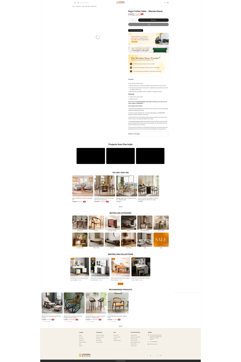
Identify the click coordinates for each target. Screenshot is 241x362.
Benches (112, 247)
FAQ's (80, 344)
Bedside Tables (112, 230)
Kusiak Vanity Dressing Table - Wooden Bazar (141, 278)
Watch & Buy (98, 340)
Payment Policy (134, 344)
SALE (161, 247)
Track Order (81, 340)
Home (73, 6)
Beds (128, 230)
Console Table (79, 247)
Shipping (133, 15)
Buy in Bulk (98, 338)
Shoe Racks (128, 247)
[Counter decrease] (130, 20)
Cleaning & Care (134, 338)
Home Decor (116, 335)
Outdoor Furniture (117, 340)
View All (120, 283)
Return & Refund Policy (135, 342)
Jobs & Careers (99, 342)
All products (78, 6)
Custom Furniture (82, 342)
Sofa (145, 247)
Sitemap (80, 345)
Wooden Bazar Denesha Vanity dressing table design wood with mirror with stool (129, 278)
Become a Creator (100, 336)
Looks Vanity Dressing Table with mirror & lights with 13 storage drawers (107, 278)
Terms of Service (134, 340)
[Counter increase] (135, 20)
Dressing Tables (145, 230)
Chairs (96, 230)
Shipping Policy (134, 335)
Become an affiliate (100, 335)
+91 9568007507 (153, 341)
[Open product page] (82, 185)
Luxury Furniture (116, 336)
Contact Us (81, 338)
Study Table (161, 230)
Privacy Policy (133, 345)
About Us (81, 336)
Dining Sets (80, 230)
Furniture (115, 338)
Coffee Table (96, 247)
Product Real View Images (136, 30)
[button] (75, 3)
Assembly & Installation (135, 336)
